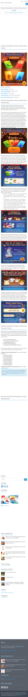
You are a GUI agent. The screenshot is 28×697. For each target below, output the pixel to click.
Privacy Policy (4, 651)
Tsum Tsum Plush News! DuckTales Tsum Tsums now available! (16, 557)
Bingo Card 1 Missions (8, 355)
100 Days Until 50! (9, 577)
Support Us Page (13, 371)
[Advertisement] (14, 30)
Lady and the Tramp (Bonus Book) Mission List (12, 344)
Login (22, 1)
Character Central (18, 647)
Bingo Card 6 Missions (8, 361)
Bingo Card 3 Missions (8, 357)
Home (6, 12)
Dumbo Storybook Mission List (9, 342)
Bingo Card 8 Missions (8, 364)
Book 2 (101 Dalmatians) (6, 91)
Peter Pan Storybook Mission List (10, 339)
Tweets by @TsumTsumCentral (7, 592)
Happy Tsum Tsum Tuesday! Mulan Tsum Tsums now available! (16, 547)
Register (26, 1)
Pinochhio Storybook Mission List (10, 343)
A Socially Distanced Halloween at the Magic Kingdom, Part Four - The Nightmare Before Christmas (15, 583)
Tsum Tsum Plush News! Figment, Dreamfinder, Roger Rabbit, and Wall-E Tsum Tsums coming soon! (15, 553)
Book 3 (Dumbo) (4, 93)
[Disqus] (14, 419)
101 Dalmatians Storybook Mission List (11, 340)
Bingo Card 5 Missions (8, 360)
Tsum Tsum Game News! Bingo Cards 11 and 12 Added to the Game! (16, 542)
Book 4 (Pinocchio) (5, 95)
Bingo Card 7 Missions (8, 363)
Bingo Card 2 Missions (8, 356)
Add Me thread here (4, 368)
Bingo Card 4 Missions (8, 359)
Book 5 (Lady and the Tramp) (7, 97)
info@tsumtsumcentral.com (9, 679)
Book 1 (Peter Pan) (4, 89)
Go (25, 479)
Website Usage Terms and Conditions (9, 650)
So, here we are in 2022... (11, 572)
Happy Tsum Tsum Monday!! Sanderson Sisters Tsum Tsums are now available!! (15, 537)
